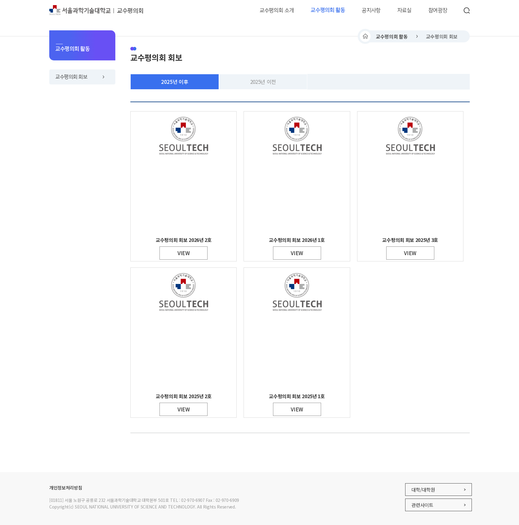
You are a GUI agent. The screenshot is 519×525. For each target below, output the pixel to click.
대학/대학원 (423, 489)
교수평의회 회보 (442, 36)
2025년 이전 (263, 81)
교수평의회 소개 (277, 10)
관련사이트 (422, 504)
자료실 (404, 10)
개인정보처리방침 (65, 487)
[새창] (467, 10)
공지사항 (371, 10)
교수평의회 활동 (328, 10)
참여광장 (437, 10)
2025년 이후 (174, 81)
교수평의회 (130, 10)
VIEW (184, 253)
